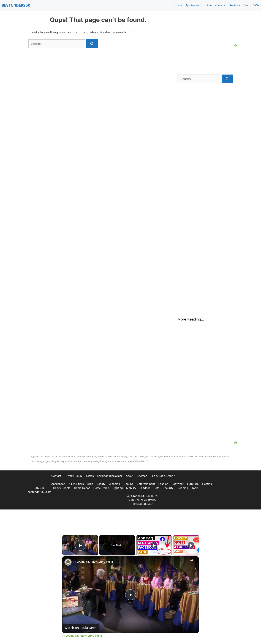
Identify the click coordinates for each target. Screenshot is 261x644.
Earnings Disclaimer (109, 476)
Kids (90, 484)
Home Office (101, 488)
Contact (56, 476)
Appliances (192, 5)
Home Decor (82, 488)
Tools (195, 488)
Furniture (193, 484)
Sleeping (182, 488)
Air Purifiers (76, 484)
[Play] (154, 545)
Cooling (128, 484)
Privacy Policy (73, 476)
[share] (191, 560)
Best (246, 5)
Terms (90, 476)
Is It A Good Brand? (163, 476)
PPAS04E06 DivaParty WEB (93, 562)
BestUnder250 (16, 5)
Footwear (178, 484)
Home (178, 5)
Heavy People (61, 488)
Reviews (234, 5)
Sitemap (142, 476)
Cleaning (114, 484)
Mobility (131, 488)
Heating (207, 484)
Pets (156, 488)
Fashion (163, 484)
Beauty (101, 484)
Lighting (118, 488)
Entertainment (146, 484)
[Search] (92, 43)
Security (168, 488)
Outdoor (145, 488)
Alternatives (214, 5)
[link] (68, 562)
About (129, 476)
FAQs (256, 5)
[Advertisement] (205, 387)
